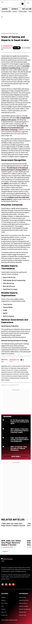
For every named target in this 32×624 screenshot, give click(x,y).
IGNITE (6, 183)
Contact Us (4, 615)
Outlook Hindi (22, 615)
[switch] (21, 4)
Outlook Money (23, 603)
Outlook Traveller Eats (25, 609)
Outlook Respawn (6, 11)
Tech (2, 606)
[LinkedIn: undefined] (21, 359)
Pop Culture (4, 603)
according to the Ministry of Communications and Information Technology (14, 127)
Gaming (5, 9)
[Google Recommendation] (26, 47)
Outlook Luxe (22, 612)
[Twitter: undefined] (23, 359)
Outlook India (22, 597)
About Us (3, 612)
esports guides (23, 11)
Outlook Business (23, 600)
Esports (15, 9)
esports (14, 11)
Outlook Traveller (23, 606)
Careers (3, 609)
